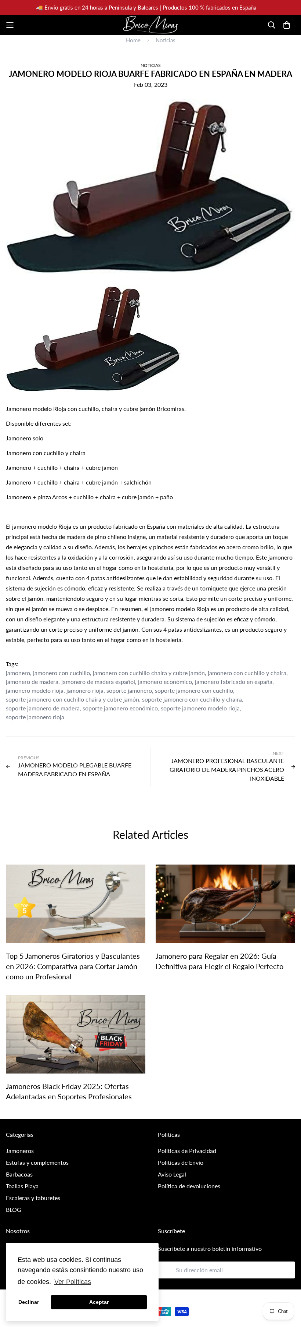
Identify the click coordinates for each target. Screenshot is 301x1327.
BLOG (13, 1209)
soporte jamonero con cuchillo (194, 690)
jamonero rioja (85, 690)
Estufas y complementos (37, 1162)
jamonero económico (165, 681)
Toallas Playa (22, 1185)
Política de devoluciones (189, 1185)
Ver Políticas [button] (72, 1281)
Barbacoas (19, 1174)
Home (133, 40)
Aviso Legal (172, 1174)
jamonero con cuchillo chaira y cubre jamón (149, 672)
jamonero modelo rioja (35, 690)
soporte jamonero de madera (43, 708)
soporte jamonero (129, 690)
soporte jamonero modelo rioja (200, 708)
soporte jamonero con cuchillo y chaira (192, 699)
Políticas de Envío (180, 1162)
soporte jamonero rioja (35, 716)
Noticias (165, 40)
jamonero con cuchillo (61, 672)
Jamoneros (20, 1150)
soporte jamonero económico (120, 708)
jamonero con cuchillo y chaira (247, 672)
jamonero (18, 672)
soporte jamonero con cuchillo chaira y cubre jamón (72, 699)
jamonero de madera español (98, 681)
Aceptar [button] (99, 1302)
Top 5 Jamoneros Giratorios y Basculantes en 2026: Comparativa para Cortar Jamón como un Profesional (73, 966)
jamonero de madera (32, 681)
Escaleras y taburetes (33, 1197)
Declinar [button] (28, 1302)
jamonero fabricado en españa (233, 681)
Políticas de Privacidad (187, 1150)
